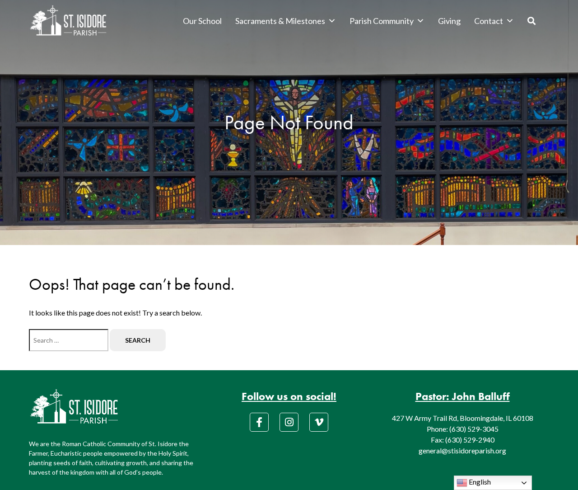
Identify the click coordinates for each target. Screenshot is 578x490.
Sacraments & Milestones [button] (280, 21)
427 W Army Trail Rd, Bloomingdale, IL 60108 (462, 418)
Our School (202, 21)
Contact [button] (488, 21)
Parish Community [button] (382, 21)
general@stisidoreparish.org (462, 450)
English (479, 481)
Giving (449, 21)
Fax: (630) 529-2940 (462, 439)
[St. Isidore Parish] (68, 21)
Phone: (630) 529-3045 (463, 428)
